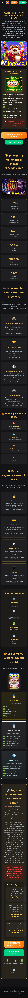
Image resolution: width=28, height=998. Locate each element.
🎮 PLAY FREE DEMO (14, 142)
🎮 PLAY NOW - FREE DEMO (14, 952)
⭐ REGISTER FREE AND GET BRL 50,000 (14, 944)
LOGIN (14, 2)
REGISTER (22, 2)
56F (10, 575)
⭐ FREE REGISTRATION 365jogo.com (14, 135)
